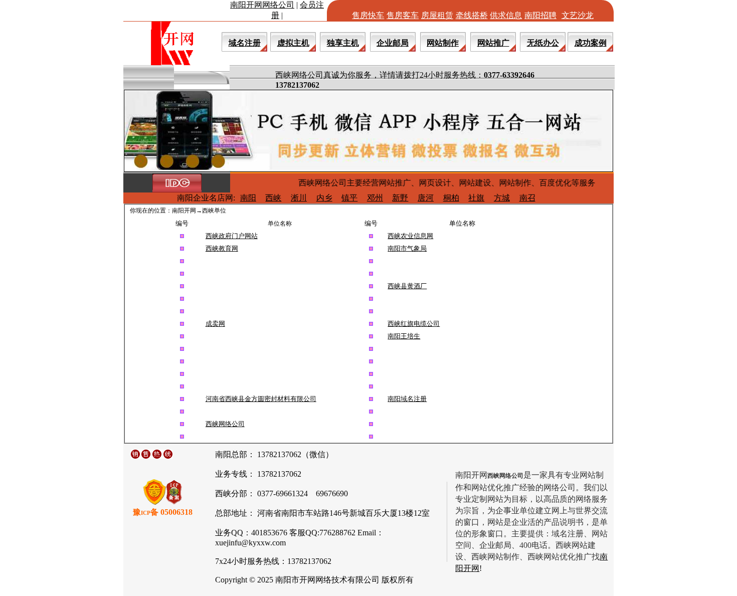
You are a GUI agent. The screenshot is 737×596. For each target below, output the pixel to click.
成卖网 (215, 323)
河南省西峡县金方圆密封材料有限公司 (261, 399)
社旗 (476, 197)
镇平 (349, 197)
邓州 (375, 197)
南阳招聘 (540, 15)
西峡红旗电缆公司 (414, 323)
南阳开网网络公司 (262, 5)
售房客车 (403, 15)
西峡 (273, 197)
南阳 (248, 197)
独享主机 (343, 43)
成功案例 (591, 43)
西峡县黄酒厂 (407, 286)
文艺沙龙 (578, 15)
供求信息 (506, 15)
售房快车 (368, 15)
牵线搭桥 (472, 15)
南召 (527, 197)
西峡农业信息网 (410, 236)
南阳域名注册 (407, 399)
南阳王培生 (404, 336)
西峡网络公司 (225, 424)
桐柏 (451, 197)
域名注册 (245, 43)
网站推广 (493, 43)
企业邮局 (393, 43)
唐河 (426, 197)
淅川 (299, 197)
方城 (502, 197)
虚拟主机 (293, 43)
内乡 (324, 197)
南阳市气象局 (407, 248)
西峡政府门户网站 (232, 236)
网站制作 (443, 43)
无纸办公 (543, 43)
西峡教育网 (222, 248)
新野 (400, 197)
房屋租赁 (437, 15)
